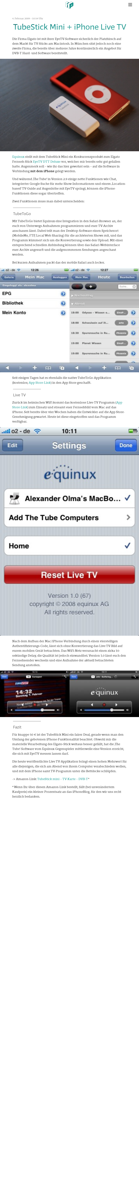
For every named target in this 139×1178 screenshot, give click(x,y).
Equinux (18, 157)
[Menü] (130, 4)
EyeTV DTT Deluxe (47, 162)
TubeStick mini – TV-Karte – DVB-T (62, 779)
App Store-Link (40, 383)
